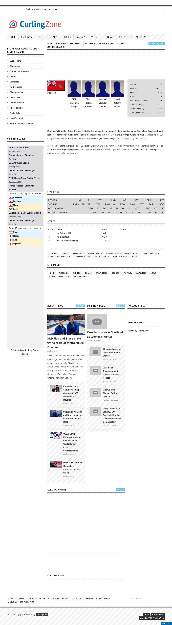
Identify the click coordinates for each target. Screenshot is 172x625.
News (110, 37)
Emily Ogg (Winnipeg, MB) (131, 134)
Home (13, 37)
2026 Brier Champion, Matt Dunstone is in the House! (111, 372)
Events (41, 37)
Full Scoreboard (18, 350)
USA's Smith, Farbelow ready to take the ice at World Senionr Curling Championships (71, 442)
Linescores (15, 97)
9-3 (69, 138)
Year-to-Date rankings (146, 149)
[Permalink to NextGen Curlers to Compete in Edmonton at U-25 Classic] (56, 464)
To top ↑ (166, 623)
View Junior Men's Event (21, 123)
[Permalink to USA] (56, 435)
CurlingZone (42, 614)
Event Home (15, 60)
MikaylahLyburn (103, 104)
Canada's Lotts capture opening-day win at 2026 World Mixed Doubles (71, 393)
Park (15, 208)
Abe (15, 239)
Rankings (26, 37)
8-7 (109, 134)
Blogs (122, 37)
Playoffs (12, 158)
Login (55, 9)
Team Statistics (17, 102)
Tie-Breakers (16, 86)
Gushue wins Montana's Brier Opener (110, 393)
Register (47, 9)
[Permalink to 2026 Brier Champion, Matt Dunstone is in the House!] (95, 370)
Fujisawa (17, 201)
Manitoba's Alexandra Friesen (71, 134)
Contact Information (19, 71)
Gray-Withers (66, 240)
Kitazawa (17, 197)
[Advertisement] (25, 296)
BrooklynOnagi (74, 104)
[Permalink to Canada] (56, 388)
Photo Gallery (16, 112)
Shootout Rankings (59, 256)
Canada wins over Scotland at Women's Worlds (105, 334)
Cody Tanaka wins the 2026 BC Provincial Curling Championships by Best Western (112, 415)
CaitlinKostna (88, 104)
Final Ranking (16, 107)
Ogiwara (17, 243)
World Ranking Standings (63, 149)
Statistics (101, 273)
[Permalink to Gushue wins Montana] (95, 392)
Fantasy (80, 37)
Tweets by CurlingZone (138, 330)
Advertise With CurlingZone (151, 618)
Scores (67, 37)
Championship (16, 92)
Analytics (96, 37)
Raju (15, 231)
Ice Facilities (138, 37)
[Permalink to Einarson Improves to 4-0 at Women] (95, 351)
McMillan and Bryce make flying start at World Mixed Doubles (65, 342)
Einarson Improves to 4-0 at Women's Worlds (112, 352)
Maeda (16, 235)
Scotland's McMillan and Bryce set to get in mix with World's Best (73, 416)
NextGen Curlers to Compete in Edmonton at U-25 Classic (72, 467)
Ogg (62, 236)
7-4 (52, 134)
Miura (15, 205)
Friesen (63, 233)
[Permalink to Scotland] (56, 413)
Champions (15, 65)
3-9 (104, 240)
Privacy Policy (158, 614)
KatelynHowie (117, 104)
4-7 (104, 233)
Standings (14, 81)
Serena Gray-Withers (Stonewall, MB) (96, 138)
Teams (53, 37)
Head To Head (16, 118)
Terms (146, 614)
